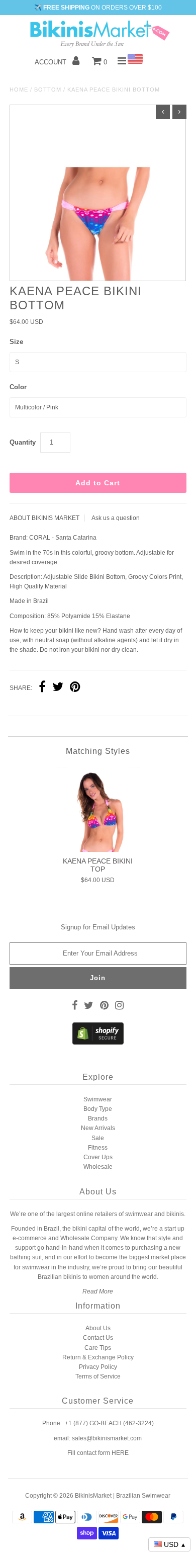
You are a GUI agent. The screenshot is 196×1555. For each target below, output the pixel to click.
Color (18, 387)
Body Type (97, 1108)
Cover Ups (98, 1157)
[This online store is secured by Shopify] (98, 1042)
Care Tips (97, 1347)
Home (19, 90)
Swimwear (97, 1099)
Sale (97, 1138)
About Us (98, 1328)
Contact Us (98, 1337)
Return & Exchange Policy (98, 1357)
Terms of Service (98, 1376)
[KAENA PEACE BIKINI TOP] (98, 809)
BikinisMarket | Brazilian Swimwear (122, 1495)
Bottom (47, 90)
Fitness (98, 1147)
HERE (120, 1452)
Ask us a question (115, 518)
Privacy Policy (98, 1366)
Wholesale (98, 1166)
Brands (98, 1118)
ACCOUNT (51, 62)
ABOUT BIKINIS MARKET (44, 518)
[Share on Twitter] (57, 688)
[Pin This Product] (75, 688)
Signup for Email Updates (98, 927)
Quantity (23, 442)
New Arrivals (98, 1128)
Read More (97, 1291)
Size (16, 341)
